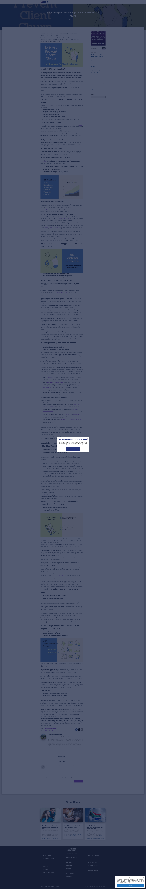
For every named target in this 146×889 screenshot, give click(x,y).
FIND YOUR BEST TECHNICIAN (73, 449)
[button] (143, 877)
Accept (130, 885)
